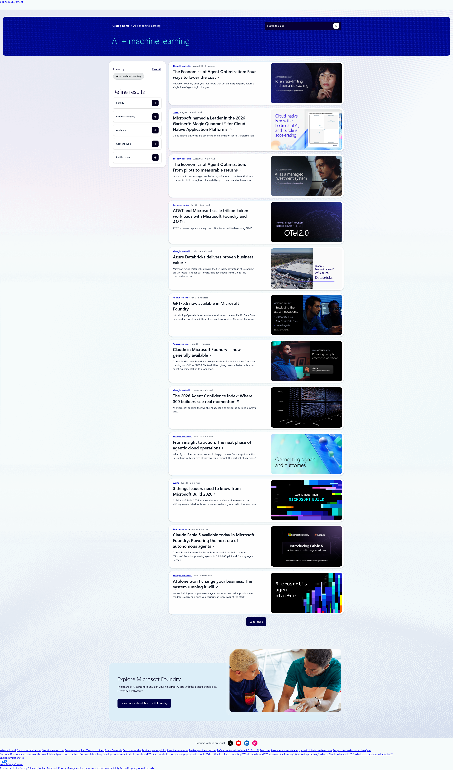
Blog (99, 754)
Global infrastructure (53, 750)
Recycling (132, 768)
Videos (209, 754)
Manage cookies (75, 768)
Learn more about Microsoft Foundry (144, 703)
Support (337, 750)
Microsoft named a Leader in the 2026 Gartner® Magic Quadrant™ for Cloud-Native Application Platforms (210, 124)
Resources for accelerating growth (289, 750)
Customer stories (181, 205)
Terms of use (92, 768)
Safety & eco (120, 768)
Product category (125, 116)
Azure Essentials (113, 750)
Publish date (123, 157)
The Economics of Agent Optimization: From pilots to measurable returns (209, 167)
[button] (256, 621)
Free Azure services (177, 750)
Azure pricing (159, 750)
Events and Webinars (147, 754)
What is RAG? (385, 754)
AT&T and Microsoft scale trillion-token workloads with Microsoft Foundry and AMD (210, 216)
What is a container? (366, 754)
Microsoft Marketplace (50, 754)
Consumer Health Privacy (13, 768)
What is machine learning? (279, 754)
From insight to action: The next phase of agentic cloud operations (212, 445)
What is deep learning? (307, 754)
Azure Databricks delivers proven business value (213, 260)
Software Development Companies (19, 754)
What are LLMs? (345, 754)
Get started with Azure (29, 750)
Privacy (62, 768)
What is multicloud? (254, 754)
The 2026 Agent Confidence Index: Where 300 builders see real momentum (213, 398)
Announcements (181, 297)
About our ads (146, 768)
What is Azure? (8, 750)
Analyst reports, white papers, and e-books (182, 754)
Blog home (122, 25)
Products (146, 750)
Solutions (265, 750)
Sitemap (32, 768)
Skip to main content (11, 1)
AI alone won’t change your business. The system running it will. (212, 584)
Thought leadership (182, 66)
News (176, 112)
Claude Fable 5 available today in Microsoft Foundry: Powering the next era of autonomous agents (213, 540)
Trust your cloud (95, 750)
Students (130, 754)
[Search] (336, 26)
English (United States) (12, 757)
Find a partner (71, 754)
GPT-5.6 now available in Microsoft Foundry (206, 306)
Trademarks (105, 768)
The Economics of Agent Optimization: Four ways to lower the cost (214, 74)
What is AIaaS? (328, 754)
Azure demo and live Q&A (356, 750)
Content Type (123, 143)
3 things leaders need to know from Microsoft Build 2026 (207, 491)
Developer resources (114, 754)
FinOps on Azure (226, 750)
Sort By (120, 102)
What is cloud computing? (228, 754)
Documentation (87, 754)
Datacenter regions (75, 750)
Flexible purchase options (202, 750)
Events (176, 483)
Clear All (156, 69)
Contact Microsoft (48, 768)
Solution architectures (320, 750)
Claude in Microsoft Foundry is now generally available (207, 352)
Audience (121, 130)
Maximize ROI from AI (247, 750)
